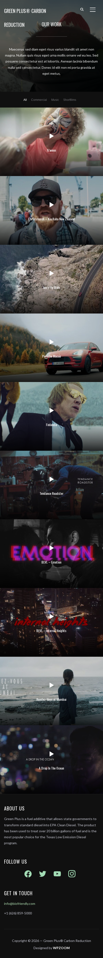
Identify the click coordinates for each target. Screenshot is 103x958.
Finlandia (51, 424)
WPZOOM (61, 948)
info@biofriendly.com (19, 903)
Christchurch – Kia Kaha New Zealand (51, 218)
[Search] (82, 9)
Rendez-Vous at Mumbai (51, 699)
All (25, 100)
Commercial (39, 100)
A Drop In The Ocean (51, 767)
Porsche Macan (51, 356)
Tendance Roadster (51, 493)
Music (55, 100)
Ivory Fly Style (51, 287)
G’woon (51, 150)
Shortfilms (69, 100)
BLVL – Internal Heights (51, 630)
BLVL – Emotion (51, 562)
